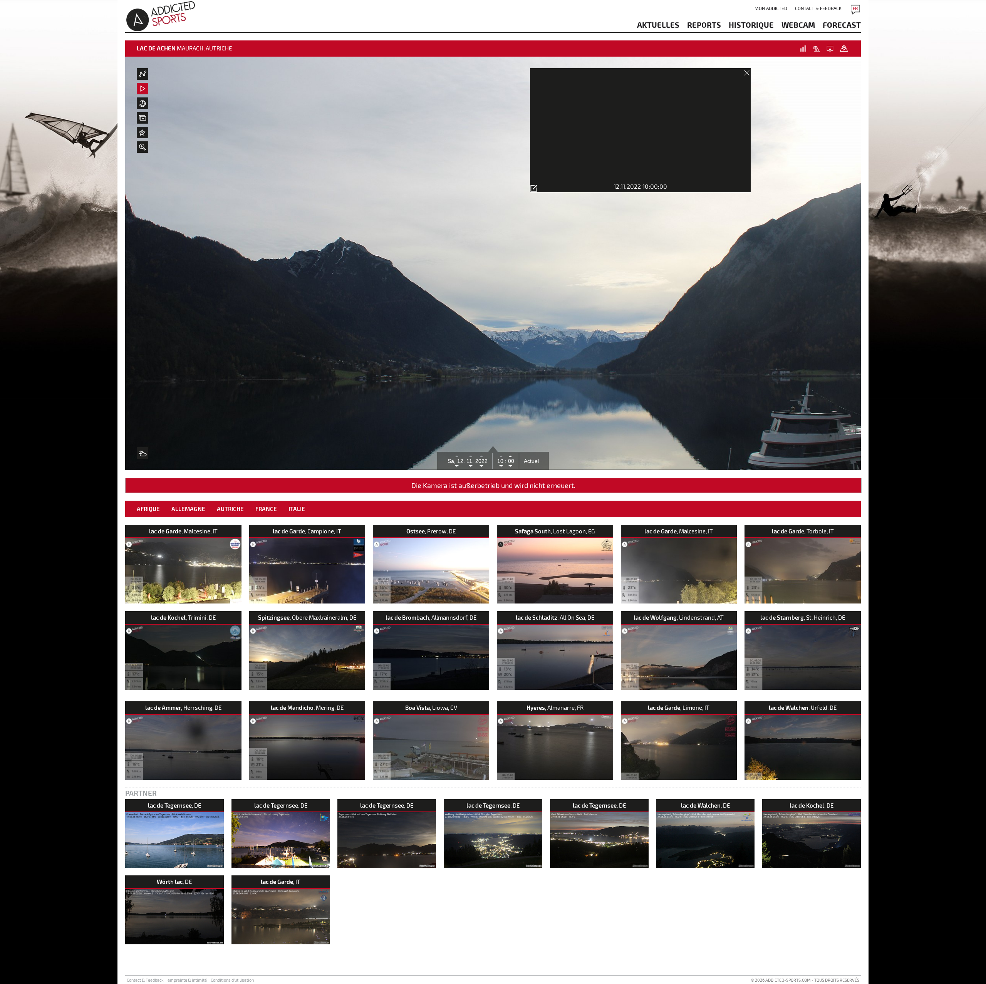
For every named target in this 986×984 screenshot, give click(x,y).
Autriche (230, 508)
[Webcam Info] (830, 48)
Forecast (842, 24)
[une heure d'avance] (501, 455)
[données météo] (142, 74)
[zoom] (142, 147)
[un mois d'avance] (470, 455)
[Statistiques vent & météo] (803, 48)
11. (470, 461)
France (266, 508)
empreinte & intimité (187, 979)
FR (855, 8)
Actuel (531, 461)
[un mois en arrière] (470, 466)
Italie (296, 508)
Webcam (798, 24)
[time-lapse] (142, 103)
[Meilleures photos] (142, 118)
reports (704, 24)
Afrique (148, 508)
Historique (751, 24)
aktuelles (658, 24)
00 (510, 461)
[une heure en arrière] (501, 466)
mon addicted (771, 8)
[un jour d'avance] (457, 455)
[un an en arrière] (481, 466)
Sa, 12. (457, 461)
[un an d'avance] (481, 455)
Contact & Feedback (818, 8)
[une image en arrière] (510, 466)
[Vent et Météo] (142, 453)
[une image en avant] (510, 455)
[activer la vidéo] (142, 88)
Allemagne (188, 508)
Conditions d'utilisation (232, 979)
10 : (501, 461)
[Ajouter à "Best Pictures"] (142, 132)
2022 (481, 461)
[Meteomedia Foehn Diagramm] (816, 48)
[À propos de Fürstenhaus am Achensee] (843, 48)
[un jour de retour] (457, 466)
